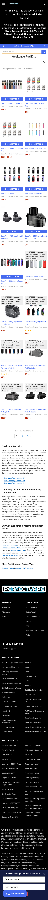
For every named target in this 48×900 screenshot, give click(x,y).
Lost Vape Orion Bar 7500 (11, 812)
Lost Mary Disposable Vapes (10, 673)
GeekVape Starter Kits (33, 718)
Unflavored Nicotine (9, 706)
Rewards (5, 617)
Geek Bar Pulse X (8, 750)
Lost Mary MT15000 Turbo (11, 764)
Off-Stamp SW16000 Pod (11, 799)
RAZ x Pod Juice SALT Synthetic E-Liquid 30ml (33, 807)
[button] (43, 62)
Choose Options (12, 99)
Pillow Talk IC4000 (8, 789)
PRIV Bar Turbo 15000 (32, 746)
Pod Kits (28, 662)
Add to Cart (12, 232)
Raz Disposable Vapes (10, 667)
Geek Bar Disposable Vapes (12, 662)
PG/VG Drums (7, 732)
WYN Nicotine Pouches (33, 750)
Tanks (27, 681)
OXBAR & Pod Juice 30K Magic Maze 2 (11, 783)
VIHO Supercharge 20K (10, 808)
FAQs (28, 635)
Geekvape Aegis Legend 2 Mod (16, 478)
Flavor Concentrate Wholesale (9, 721)
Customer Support (8, 649)
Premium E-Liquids (9, 702)
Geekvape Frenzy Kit (9, 545)
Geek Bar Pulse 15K (9, 746)
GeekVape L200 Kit (32, 773)
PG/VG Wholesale (8, 727)
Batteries (28, 685)
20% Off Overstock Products (35, 732)
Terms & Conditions (33, 617)
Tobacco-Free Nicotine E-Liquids (34, 700)
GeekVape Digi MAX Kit (33, 193)
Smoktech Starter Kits (33, 723)
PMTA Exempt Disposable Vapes (34, 712)
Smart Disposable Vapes (11, 679)
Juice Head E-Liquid (32, 764)
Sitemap (29, 621)
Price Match (6, 612)
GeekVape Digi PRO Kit (9, 193)
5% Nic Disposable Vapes (11, 683)
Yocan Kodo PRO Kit (32, 782)
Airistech (5, 568)
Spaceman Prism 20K (10, 817)
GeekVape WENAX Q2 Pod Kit (12, 103)
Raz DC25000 (7, 755)
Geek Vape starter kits (10, 555)
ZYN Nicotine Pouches (10, 794)
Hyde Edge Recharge (32, 778)
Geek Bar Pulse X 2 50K (33, 787)
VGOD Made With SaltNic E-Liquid (35, 793)
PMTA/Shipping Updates (35, 630)
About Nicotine (31, 607)
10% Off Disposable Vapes (35, 727)
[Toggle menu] (3, 3)
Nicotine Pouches (8, 693)
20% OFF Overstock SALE (24, 46)
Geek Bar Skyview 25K (10, 768)
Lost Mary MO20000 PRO (11, 803)
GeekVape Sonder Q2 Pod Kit (35, 148)
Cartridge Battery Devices (34, 690)
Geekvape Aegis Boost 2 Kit (14, 481)
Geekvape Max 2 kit (17, 550)
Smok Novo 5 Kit (31, 768)
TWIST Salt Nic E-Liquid (33, 759)
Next (43, 46)
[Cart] (45, 3)
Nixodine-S (6, 711)
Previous (2, 46)
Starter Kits (29, 667)
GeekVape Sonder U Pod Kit (35, 277)
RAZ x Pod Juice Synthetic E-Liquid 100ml (35, 800)
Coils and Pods (30, 676)
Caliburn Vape (28, 568)
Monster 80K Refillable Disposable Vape (33, 814)
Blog (27, 626)
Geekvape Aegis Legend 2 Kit (15, 483)
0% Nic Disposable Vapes (11, 688)
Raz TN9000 (6, 759)
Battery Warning (32, 612)
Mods (27, 672)
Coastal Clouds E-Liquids (34, 706)
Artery (12, 568)
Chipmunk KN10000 (9, 778)
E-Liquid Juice (30, 695)
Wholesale (6, 607)
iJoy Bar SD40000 (8, 773)
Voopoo (18, 568)
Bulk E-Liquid (7, 697)
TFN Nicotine (6, 715)
